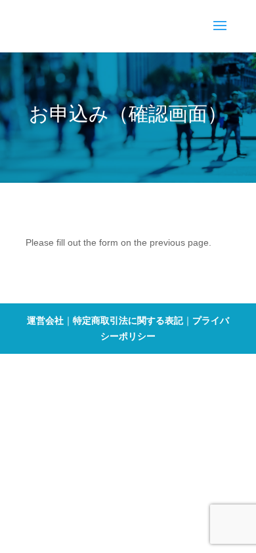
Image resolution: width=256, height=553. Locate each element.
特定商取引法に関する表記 (128, 320)
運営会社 (45, 320)
